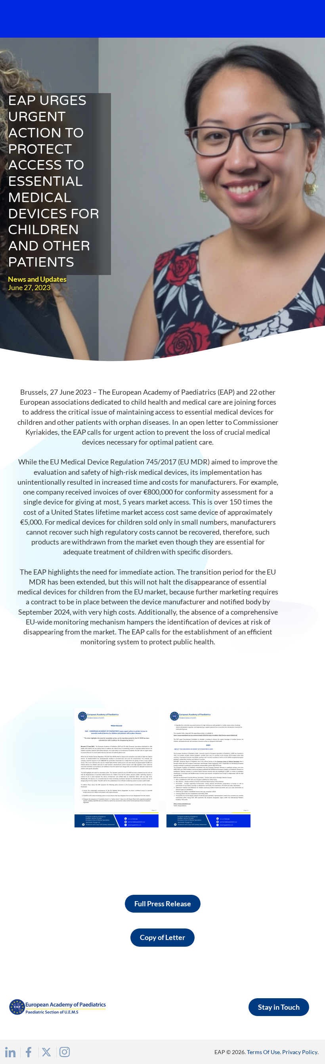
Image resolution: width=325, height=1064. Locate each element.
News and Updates (37, 279)
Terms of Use (263, 1052)
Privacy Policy (299, 1052)
